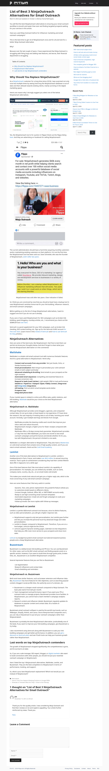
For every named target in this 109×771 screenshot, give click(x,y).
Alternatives (15, 678)
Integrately (22, 386)
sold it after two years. (31, 257)
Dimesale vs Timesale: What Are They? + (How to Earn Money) (30, 682)
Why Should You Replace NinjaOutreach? (29, 66)
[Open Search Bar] (97, 3)
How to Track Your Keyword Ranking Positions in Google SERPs (31, 680)
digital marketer (54, 653)
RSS (98, 768)
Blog (76, 3)
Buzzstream (16, 544)
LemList (12, 538)
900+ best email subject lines (83, 49)
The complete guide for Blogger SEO (85, 64)
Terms (94, 768)
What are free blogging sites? (83, 77)
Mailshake (15, 352)
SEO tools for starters (80, 74)
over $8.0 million (47, 458)
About (89, 768)
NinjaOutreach (18, 81)
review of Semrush (42, 332)
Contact (91, 3)
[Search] (92, 133)
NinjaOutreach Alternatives (24, 69)
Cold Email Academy (44, 447)
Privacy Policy (69, 768)
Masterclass (64, 443)
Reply (14, 715)
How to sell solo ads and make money (85, 52)
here (11, 137)
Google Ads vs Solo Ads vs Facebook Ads (86, 80)
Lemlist (14, 451)
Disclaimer (77, 768)
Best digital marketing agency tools (85, 72)
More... (89, 39)
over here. (24, 323)
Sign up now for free (81, 23)
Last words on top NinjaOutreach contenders (30, 71)
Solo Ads (83, 3)
